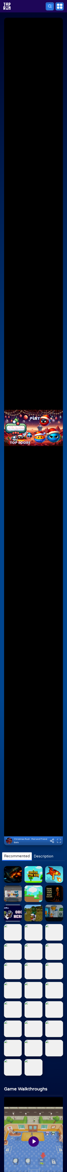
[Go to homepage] (7, 6)
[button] (50, 6)
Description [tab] (43, 856)
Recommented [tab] (17, 856)
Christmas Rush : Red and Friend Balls (30, 841)
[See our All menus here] (60, 6)
